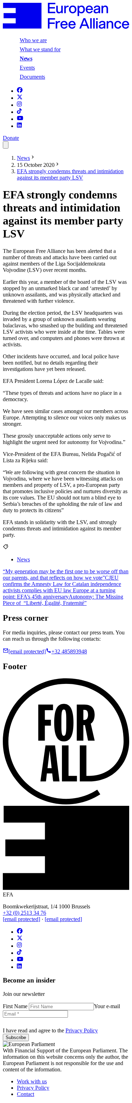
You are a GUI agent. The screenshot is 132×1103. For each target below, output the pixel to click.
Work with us (32, 1081)
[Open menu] (5, 145)
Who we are (33, 40)
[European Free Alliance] (66, 27)
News (26, 58)
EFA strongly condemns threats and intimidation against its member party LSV (70, 174)
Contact (25, 1094)
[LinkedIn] (19, 126)
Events (27, 68)
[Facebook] (20, 91)
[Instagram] (19, 105)
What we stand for (40, 49)
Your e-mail (107, 1006)
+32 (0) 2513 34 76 (24, 913)
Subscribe (16, 1037)
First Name (16, 1006)
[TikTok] (19, 112)
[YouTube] (20, 119)
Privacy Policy (81, 1030)
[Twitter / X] (20, 98)
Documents (32, 77)
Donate (11, 138)
